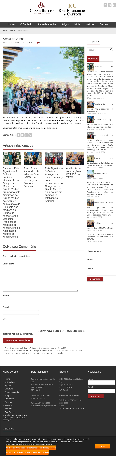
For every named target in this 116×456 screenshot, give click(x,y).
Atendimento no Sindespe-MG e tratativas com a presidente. (100, 107)
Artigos (65, 24)
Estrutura (9, 388)
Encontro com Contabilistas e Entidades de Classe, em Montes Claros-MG (35, 348)
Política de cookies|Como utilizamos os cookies (27, 452)
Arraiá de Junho (100, 173)
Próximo (82, 146)
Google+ (26, 135)
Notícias (90, 24)
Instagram (109, 5)
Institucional (10, 382)
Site (5, 318)
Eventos (8, 402)
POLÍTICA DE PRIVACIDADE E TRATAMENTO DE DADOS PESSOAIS (15, 417)
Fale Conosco (10, 412)
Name (90, 259)
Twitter (22, 135)
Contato (104, 24)
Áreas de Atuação (47, 24)
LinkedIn (114, 5)
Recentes (93, 58)
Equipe (8, 385)
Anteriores (79, 146)
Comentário (8, 263)
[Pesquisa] (111, 49)
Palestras (8, 405)
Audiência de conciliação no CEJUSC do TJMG (74, 173)
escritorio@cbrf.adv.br (46, 405)
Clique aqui (52, 128)
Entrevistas (9, 398)
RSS (105, 5)
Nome (6, 295)
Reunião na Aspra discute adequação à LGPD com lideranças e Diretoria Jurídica (31, 177)
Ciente (102, 446)
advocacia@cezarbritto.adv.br (71, 408)
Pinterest (30, 135)
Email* (90, 268)
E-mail (7, 307)
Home (11, 24)
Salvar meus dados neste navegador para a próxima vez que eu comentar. (43, 332)
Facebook (18, 135)
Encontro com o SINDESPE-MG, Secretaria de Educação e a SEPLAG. (100, 236)
